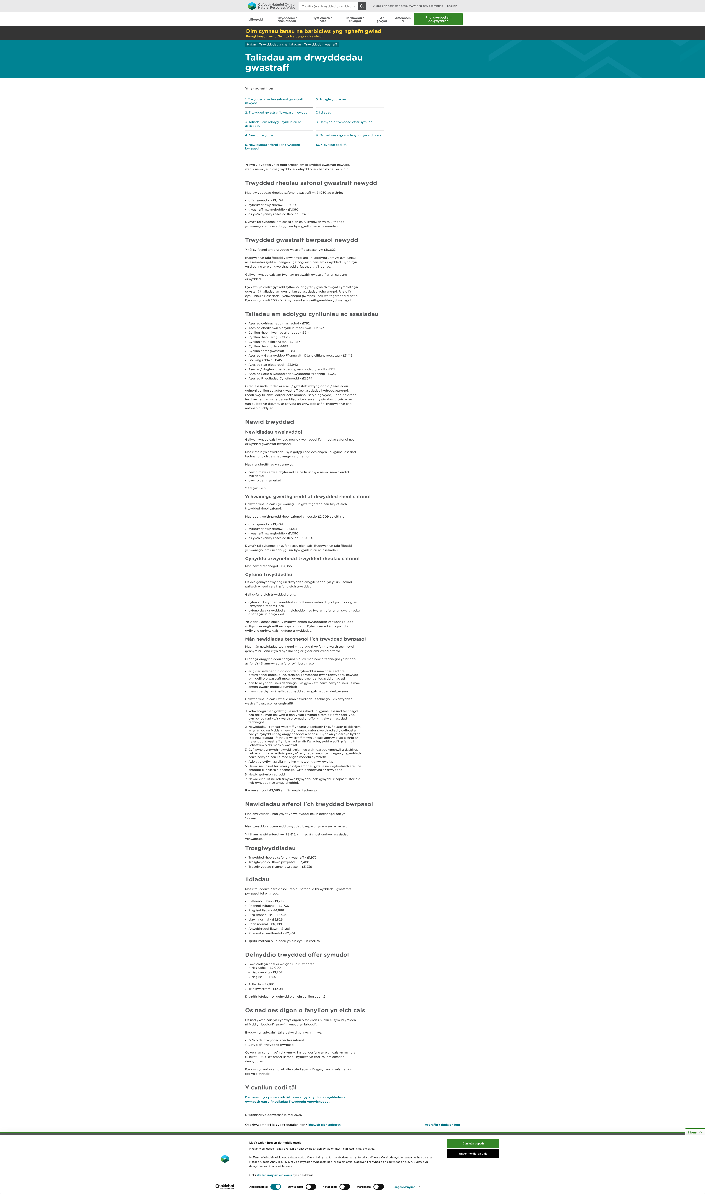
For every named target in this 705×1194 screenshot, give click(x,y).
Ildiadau (325, 112)
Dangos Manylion (404, 1187)
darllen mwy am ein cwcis (274, 1175)
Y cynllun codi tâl (334, 145)
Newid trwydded (261, 135)
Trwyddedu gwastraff (320, 44)
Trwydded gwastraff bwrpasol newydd (278, 112)
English (452, 6)
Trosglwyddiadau (332, 99)
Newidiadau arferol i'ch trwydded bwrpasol (272, 146)
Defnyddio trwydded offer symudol (346, 122)
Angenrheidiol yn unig (473, 1153)
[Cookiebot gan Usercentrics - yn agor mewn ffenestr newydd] (225, 1187)
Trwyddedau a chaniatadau (280, 44)
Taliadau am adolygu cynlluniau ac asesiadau (273, 123)
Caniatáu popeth (473, 1143)
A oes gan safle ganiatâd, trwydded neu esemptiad (408, 6)
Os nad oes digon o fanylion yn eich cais (350, 135)
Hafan (251, 44)
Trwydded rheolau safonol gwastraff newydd (274, 101)
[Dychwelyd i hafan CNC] (271, 6)
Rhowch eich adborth (324, 1124)
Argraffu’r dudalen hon (442, 1124)
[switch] (311, 1187)
